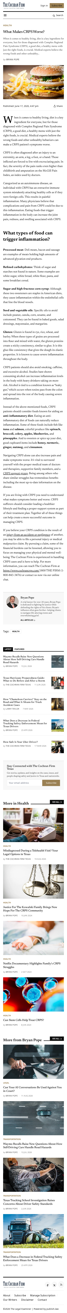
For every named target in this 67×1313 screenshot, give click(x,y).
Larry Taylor (12, 708)
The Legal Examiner (21, 1308)
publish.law (52, 1308)
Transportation (12, 1139)
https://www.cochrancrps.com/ (21, 570)
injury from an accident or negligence (28, 535)
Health (7, 25)
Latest (8, 649)
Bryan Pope (12, 59)
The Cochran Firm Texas (18, 684)
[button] (20, 1295)
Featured (19, 649)
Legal (6, 1082)
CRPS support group (15, 473)
